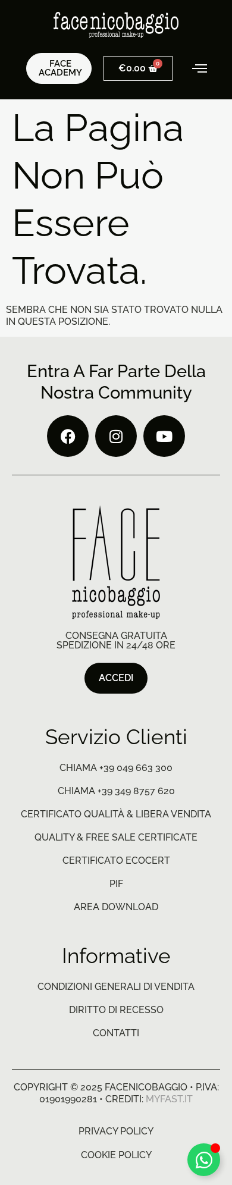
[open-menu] (192, 68)
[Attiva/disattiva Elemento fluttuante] (203, 1159)
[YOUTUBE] (164, 436)
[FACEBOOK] (68, 436)
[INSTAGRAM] (116, 436)
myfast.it (169, 1099)
